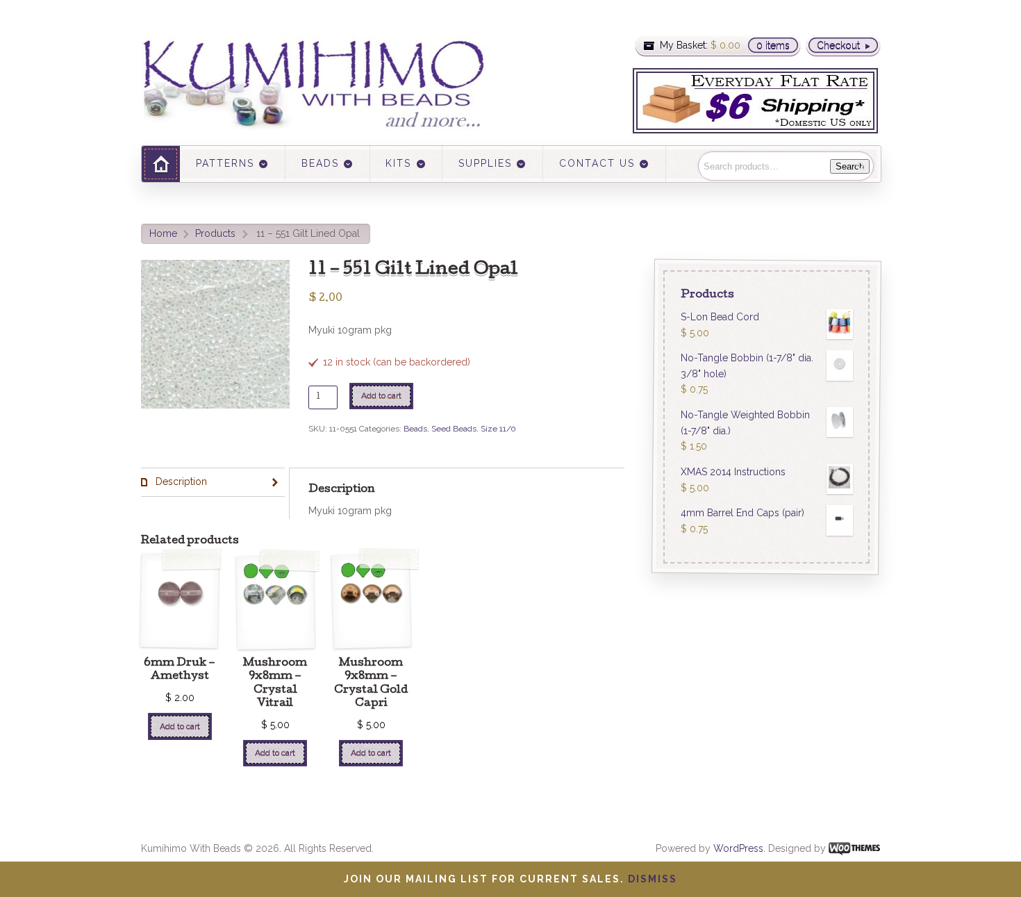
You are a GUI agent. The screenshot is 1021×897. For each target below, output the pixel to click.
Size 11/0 (498, 429)
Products (215, 233)
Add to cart (381, 395)
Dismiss (652, 878)
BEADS (320, 163)
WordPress (738, 848)
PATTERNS (225, 163)
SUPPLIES (485, 163)
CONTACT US (597, 163)
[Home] (161, 163)
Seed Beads (453, 429)
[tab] (213, 482)
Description (180, 481)
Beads (415, 429)
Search (850, 166)
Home (163, 233)
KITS (398, 163)
